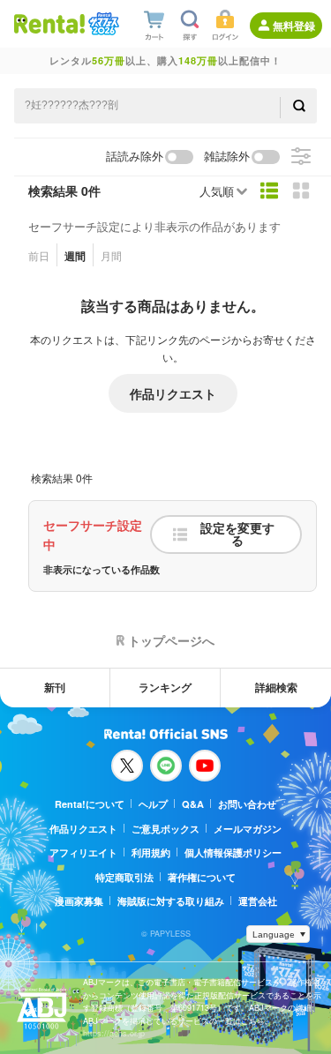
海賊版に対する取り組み (170, 901)
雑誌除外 (227, 156)
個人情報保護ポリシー (233, 852)
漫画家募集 (79, 901)
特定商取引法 (124, 877)
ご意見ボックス (165, 828)
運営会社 (257, 901)
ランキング (165, 687)
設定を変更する (237, 534)
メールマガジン (248, 828)
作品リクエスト (173, 393)
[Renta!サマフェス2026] (102, 23)
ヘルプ (153, 804)
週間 (75, 256)
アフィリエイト (83, 852)
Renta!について (89, 804)
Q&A (193, 804)
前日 (38, 255)
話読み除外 (134, 156)
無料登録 (294, 26)
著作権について (202, 877)
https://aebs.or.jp (114, 1033)
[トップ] (49, 23)
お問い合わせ (247, 804)
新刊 (54, 687)
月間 (111, 255)
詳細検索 (276, 687)
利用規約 (151, 852)
